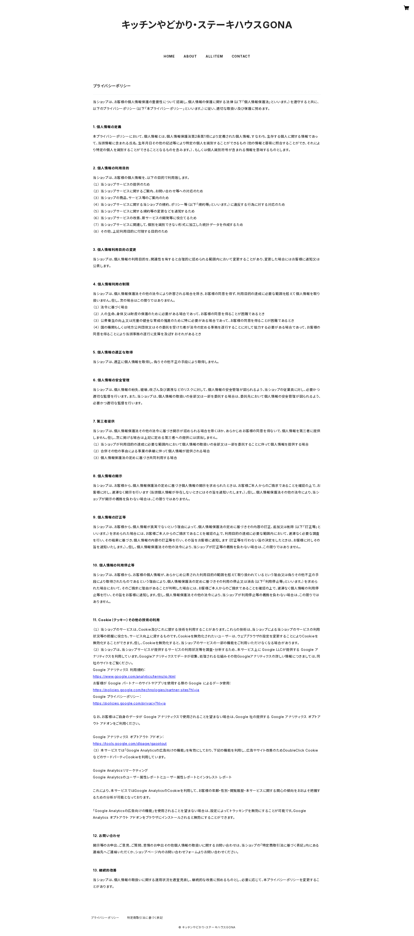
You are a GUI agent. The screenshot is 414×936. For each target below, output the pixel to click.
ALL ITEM (214, 56)
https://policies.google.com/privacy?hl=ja (129, 703)
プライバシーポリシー (105, 917)
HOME (169, 56)
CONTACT (241, 56)
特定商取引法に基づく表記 (145, 917)
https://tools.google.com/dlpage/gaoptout (130, 744)
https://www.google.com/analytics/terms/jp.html (134, 676)
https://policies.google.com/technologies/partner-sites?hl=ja (146, 690)
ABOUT (190, 56)
